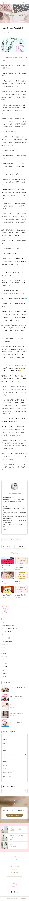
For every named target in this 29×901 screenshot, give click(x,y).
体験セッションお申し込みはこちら (14, 815)
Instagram (5, 779)
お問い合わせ (4, 673)
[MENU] (26, 2)
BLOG (14, 863)
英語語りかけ (4, 644)
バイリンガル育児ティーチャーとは (9, 628)
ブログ (3, 635)
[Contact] (17, 892)
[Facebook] (11, 892)
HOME (3, 622)
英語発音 (3, 647)
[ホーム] (2, 21)
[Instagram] (14, 892)
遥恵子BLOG (4, 666)
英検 (9, 32)
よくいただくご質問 (14, 866)
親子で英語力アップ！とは (7, 625)
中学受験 (3, 653)
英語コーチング (5, 660)
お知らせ (3, 676)
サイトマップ (14, 879)
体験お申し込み (14, 872)
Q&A (2, 670)
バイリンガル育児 (5, 638)
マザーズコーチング (6, 663)
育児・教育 (4, 656)
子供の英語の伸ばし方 (6, 641)
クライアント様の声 (6, 631)
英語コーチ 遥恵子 (14, 493)
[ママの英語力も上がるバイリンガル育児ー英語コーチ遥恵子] (3, 2)
